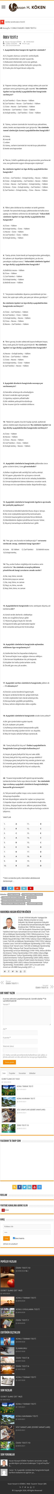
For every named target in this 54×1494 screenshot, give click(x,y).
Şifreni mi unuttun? (10, 1244)
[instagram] (39, 1187)
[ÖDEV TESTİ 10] (7, 1277)
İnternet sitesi (8, 1046)
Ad (5, 1029)
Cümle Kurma (14, 894)
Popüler (12, 1073)
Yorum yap (26, 44)
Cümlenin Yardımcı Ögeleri (13, 898)
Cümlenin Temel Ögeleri (32, 894)
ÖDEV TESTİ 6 (22, 1366)
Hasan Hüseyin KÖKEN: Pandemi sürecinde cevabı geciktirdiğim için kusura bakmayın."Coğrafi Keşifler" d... (29, 1463)
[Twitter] (24, 1187)
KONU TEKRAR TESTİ (25, 1086)
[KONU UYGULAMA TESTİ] (7, 1312)
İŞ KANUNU (21, 1348)
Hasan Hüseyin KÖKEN (13, 42)
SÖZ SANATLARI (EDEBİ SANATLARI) (20, 22)
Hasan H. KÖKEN (18, 1484)
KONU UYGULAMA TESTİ (28, 1309)
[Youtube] (34, 1187)
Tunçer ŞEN (42, 1484)
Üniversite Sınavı (35, 904)
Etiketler (32, 1073)
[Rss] (14, 1187)
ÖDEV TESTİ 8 (22, 1358)
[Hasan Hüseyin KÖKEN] (27, 6)
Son (4, 1073)
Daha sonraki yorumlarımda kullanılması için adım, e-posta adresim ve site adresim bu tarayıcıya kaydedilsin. (25, 1056)
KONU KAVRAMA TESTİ (26, 1098)
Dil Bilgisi (32, 898)
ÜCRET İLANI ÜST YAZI (11, 1079)
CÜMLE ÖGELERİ (17, 28)
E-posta (7, 1038)
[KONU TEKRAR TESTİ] (7, 1301)
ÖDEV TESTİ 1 (22, 1320)
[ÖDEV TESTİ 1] (7, 1323)
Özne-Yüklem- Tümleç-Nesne (14, 904)
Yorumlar (22, 1073)
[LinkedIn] (29, 1187)
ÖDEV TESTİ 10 (23, 1125)
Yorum (6, 1004)
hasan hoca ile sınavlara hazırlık (16, 901)
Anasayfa (6, 28)
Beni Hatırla (19, 1238)
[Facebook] (19, 1187)
